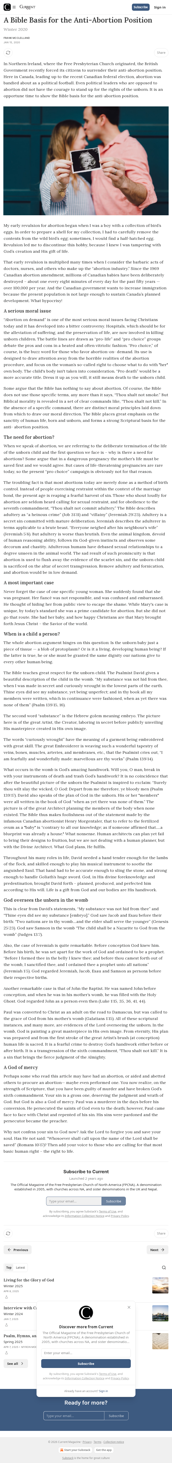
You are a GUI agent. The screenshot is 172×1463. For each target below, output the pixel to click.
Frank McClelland (17, 37)
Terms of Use (107, 1374)
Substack (67, 1458)
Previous (20, 1249)
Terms (97, 1442)
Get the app (104, 1450)
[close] (129, 1307)
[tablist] (16, 1267)
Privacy (87, 1442)
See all (12, 1363)
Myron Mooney (32, 1347)
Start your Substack (77, 1450)
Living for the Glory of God (29, 1280)
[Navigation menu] (10, 7)
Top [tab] (8, 1268)
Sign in (160, 7)
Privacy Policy (120, 1378)
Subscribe (141, 7)
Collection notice (113, 1442)
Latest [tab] (20, 1268)
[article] (86, 1288)
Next (154, 1249)
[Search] (163, 1267)
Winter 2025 (13, 1286)
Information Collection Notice (84, 1378)
